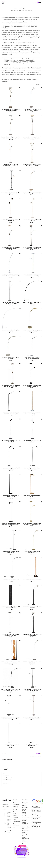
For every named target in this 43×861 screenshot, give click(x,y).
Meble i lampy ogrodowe (8, 777)
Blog (23, 843)
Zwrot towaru (25, 807)
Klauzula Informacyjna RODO (25, 834)
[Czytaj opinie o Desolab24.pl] (21, 851)
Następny (38, 753)
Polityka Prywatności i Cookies (25, 824)
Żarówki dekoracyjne (7, 779)
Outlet (4, 781)
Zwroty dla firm (25, 830)
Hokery (14, 813)
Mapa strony (25, 841)
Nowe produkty (16, 804)
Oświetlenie (5, 775)
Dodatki (15, 809)
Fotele (14, 811)
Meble (4, 773)
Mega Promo (6, 783)
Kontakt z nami (9, 831)
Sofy (14, 823)
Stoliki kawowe (16, 825)
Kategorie (5, 769)
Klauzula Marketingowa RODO (25, 838)
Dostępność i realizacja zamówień (25, 804)
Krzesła (14, 815)
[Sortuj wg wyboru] (21, 84)
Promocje (15, 802)
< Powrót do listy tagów (7, 759)
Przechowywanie (16, 821)
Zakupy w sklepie (26, 826)
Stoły (14, 827)
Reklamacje (24, 828)
